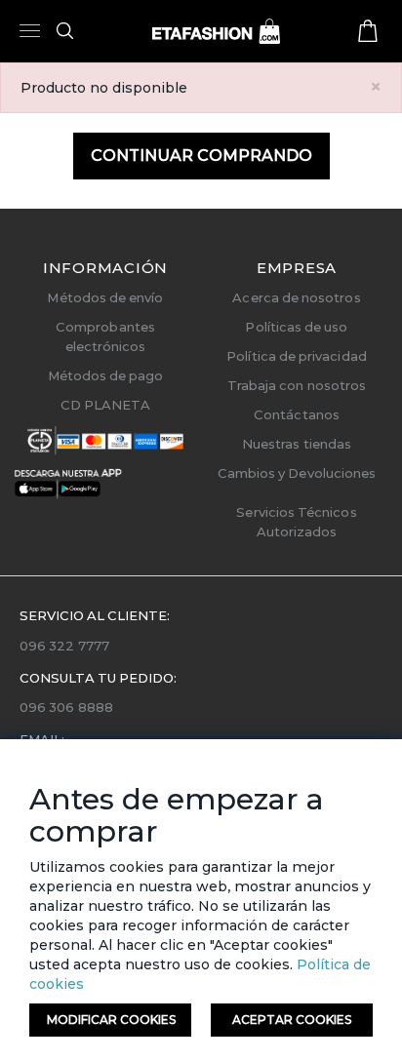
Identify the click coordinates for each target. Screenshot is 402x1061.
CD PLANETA (105, 405)
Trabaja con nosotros (296, 385)
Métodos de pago (106, 375)
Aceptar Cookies (291, 1019)
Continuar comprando (201, 155)
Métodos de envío (105, 297)
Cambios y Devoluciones (297, 473)
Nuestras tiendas (296, 444)
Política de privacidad (296, 356)
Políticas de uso (296, 326)
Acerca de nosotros (296, 297)
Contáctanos (297, 414)
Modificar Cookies (111, 1019)
